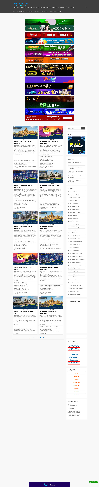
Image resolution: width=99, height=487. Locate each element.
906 (43, 337)
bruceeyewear (71, 408)
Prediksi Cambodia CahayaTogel (74, 414)
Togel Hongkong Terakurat (20, 207)
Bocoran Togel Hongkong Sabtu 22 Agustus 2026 (75, 172)
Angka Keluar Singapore (29, 241)
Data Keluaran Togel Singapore (20, 245)
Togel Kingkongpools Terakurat (46, 166)
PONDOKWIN (76, 385)
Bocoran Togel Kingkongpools (46, 160)
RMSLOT (76, 373)
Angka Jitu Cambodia (19, 160)
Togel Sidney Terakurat (54, 207)
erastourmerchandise (72, 405)
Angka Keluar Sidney (53, 203)
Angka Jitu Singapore (19, 241)
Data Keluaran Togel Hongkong (20, 204)
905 (40, 337)
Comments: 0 (17, 167)
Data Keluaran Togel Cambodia (20, 164)
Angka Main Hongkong (18, 201)
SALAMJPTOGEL (76, 382)
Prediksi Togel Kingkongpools (46, 164)
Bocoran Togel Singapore (19, 244)
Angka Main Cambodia (18, 162)
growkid (69, 407)
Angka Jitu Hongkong (19, 200)
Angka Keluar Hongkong (30, 200)
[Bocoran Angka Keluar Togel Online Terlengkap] (21, 4)
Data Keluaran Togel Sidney (55, 205)
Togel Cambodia (20, 11)
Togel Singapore (44, 11)
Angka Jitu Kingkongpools (46, 156)
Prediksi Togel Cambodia (19, 166)
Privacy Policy (53, 11)
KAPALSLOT (76, 391)
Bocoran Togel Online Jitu (19, 163)
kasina (69, 404)
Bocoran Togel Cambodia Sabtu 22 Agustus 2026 (75, 163)
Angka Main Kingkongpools (45, 159)
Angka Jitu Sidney (44, 203)
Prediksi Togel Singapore (19, 247)
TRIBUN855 (76, 379)
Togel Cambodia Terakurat (30, 166)
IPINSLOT (76, 395)
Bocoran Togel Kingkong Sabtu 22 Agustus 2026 (75, 167)
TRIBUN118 (76, 388)
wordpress (70, 417)
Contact (59, 11)
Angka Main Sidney (43, 204)
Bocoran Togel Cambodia (29, 162)
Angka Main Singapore (18, 242)
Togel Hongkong (28, 11)
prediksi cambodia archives (73, 415)
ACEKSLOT (76, 376)
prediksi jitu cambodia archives (74, 411)
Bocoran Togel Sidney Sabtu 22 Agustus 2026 (74, 176)
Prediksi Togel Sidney (44, 207)
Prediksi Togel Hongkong (19, 205)
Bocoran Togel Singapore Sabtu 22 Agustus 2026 (75, 181)
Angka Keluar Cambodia (29, 160)
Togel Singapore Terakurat (19, 248)
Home (14, 11)
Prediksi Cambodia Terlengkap (74, 412)
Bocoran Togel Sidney (44, 205)
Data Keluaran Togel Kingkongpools (47, 163)
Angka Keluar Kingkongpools (46, 157)
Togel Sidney (36, 11)
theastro (69, 409)
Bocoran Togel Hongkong (29, 201)
